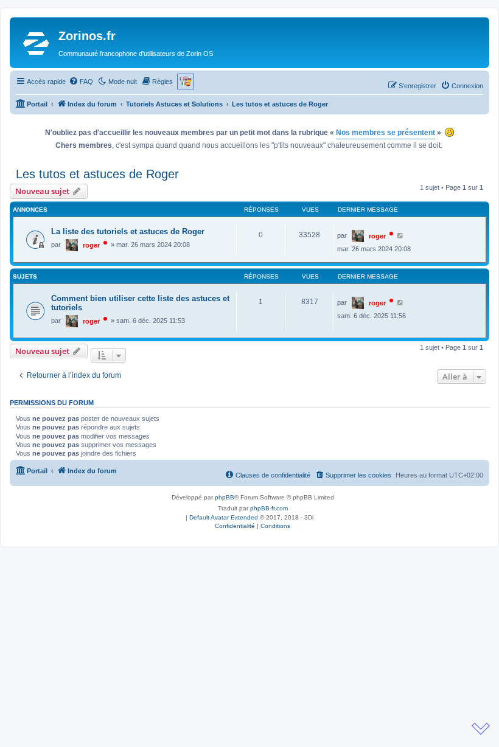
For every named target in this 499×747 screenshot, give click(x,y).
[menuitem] (81, 81)
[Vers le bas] (481, 729)
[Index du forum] (35, 42)
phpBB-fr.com (269, 508)
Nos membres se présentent (385, 132)
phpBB (224, 497)
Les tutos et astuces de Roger (97, 174)
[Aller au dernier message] (401, 235)
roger (91, 245)
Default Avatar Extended (223, 517)
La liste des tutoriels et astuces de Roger (127, 231)
